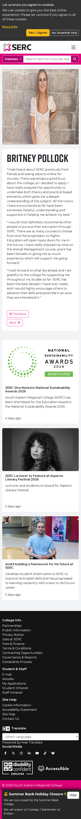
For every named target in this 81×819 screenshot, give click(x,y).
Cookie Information (16, 705)
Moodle (8, 679)
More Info (10, 27)
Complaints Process (17, 662)
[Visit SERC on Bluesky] (53, 753)
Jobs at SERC (12, 639)
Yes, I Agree (38, 32)
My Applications (14, 683)
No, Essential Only (64, 32)
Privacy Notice (13, 635)
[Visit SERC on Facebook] (5, 753)
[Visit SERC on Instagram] (21, 753)
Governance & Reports (19, 657)
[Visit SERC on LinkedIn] (29, 753)
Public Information (16, 630)
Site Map (8, 714)
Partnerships (11, 626)
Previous (19, 314)
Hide (73, 795)
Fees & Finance (13, 644)
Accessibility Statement (19, 709)
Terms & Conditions (16, 648)
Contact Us (10, 719)
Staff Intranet (12, 692)
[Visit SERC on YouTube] (37, 753)
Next (13, 322)
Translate (35, 742)
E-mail (7, 674)
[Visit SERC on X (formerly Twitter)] (13, 753)
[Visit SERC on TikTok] (45, 753)
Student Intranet (15, 688)
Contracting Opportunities (22, 653)
